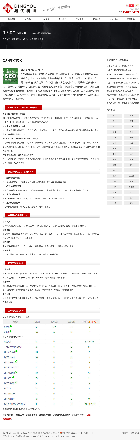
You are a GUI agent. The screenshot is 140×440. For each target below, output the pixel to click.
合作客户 (62, 19)
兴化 (114, 159)
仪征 (114, 181)
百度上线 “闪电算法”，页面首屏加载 (122, 99)
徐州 (131, 148)
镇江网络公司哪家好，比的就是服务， (123, 87)
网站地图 (89, 433)
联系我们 (131, 19)
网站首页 (11, 19)
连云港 (131, 176)
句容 (114, 198)
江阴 (114, 187)
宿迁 (131, 121)
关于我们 (28, 19)
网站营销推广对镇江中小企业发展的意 (123, 95)
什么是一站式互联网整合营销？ (120, 70)
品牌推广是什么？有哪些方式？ (120, 66)
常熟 (131, 116)
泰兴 (131, 181)
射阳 (131, 165)
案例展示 (79, 19)
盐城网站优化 (37, 39)
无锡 (131, 143)
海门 (114, 127)
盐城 (131, 198)
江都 (131, 154)
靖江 (114, 165)
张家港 (131, 187)
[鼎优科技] (20, 12)
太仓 (131, 127)
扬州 (114, 143)
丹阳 (131, 138)
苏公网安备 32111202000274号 (74, 433)
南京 (131, 203)
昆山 (114, 116)
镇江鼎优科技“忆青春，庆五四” (120, 91)
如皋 (114, 203)
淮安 (114, 148)
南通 (114, 138)
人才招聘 (114, 19)
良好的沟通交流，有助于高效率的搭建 (123, 103)
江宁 (131, 170)
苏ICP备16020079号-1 (130, 433)
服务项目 (45, 19)
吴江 (114, 132)
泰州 (131, 132)
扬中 (131, 192)
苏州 (114, 176)
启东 (114, 121)
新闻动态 (96, 19)
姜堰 (131, 159)
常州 (114, 154)
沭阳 (114, 170)
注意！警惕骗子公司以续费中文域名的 (123, 82)
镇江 (114, 192)
